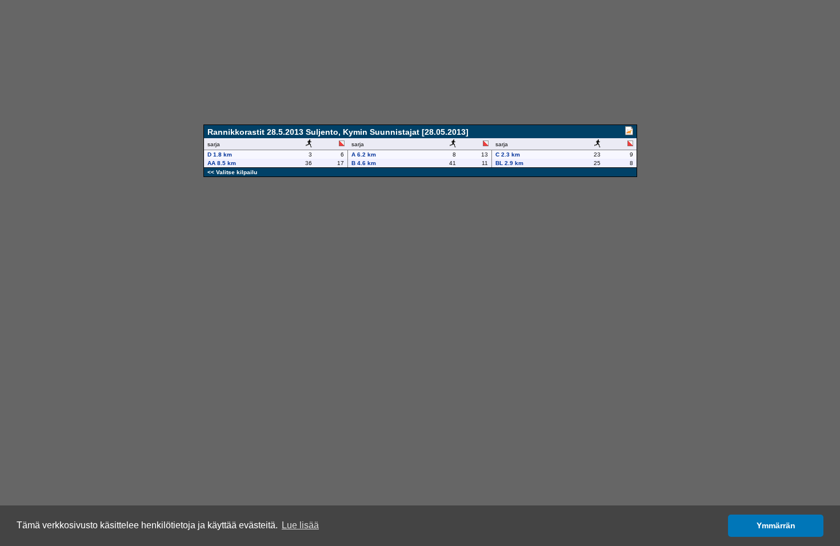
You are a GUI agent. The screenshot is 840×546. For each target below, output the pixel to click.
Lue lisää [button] (300, 525)
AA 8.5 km (221, 163)
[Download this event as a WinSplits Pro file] (629, 132)
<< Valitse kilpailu (232, 172)
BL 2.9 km (509, 163)
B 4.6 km (363, 163)
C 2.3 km (507, 154)
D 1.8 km (219, 154)
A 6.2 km (363, 154)
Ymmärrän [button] (776, 525)
